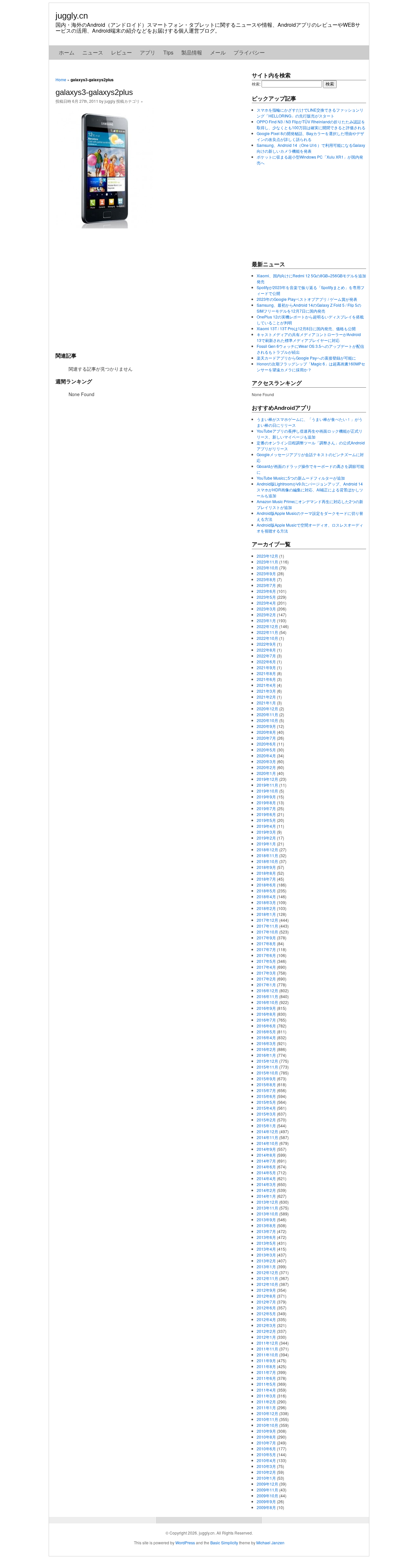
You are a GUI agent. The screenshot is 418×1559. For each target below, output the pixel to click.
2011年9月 (266, 1360)
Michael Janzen (270, 1542)
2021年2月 (266, 697)
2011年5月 (266, 1384)
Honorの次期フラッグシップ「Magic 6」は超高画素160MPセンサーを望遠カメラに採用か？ (311, 366)
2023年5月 (266, 597)
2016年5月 (266, 1031)
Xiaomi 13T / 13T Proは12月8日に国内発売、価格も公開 (306, 328)
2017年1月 (266, 984)
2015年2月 (266, 1119)
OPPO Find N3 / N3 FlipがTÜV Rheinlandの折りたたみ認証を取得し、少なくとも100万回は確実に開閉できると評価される (311, 124)
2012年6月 (266, 1307)
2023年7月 (266, 585)
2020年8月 (266, 732)
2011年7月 (266, 1372)
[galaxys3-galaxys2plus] (104, 226)
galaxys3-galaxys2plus (94, 92)
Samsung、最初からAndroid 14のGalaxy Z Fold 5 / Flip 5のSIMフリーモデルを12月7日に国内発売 (309, 308)
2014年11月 (267, 1137)
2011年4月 (266, 1390)
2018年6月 (266, 885)
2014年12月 (267, 1131)
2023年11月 (267, 561)
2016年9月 (266, 1008)
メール (218, 52)
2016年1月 (266, 1055)
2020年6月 (266, 744)
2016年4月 (266, 1037)
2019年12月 (267, 779)
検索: (256, 83)
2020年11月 (267, 714)
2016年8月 (266, 1014)
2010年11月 (267, 1419)
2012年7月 (266, 1301)
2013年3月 (266, 1255)
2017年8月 (266, 943)
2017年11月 (267, 926)
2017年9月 (266, 937)
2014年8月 (266, 1155)
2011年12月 (267, 1343)
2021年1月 (266, 702)
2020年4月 (266, 755)
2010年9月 (266, 1431)
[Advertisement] (150, 290)
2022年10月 (267, 638)
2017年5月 (266, 961)
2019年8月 (266, 802)
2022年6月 (266, 661)
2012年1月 (266, 1337)
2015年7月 (266, 1090)
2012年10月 (267, 1284)
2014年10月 (267, 1143)
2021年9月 (266, 667)
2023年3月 (266, 608)
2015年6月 (266, 1096)
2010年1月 (266, 1478)
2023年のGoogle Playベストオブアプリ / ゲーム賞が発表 (307, 299)
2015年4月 (266, 1108)
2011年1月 (266, 1407)
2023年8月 (266, 579)
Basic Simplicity (224, 1542)
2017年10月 (267, 931)
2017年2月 (266, 978)
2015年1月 (266, 1125)
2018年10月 (267, 861)
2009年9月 (266, 1501)
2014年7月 (266, 1161)
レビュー (121, 52)
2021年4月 (266, 685)
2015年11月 (267, 1067)
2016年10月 (267, 1002)
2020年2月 (266, 767)
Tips (168, 52)
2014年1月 (266, 1196)
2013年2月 (266, 1260)
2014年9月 (266, 1149)
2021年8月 (266, 673)
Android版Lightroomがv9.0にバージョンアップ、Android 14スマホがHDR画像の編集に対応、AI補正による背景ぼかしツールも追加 (310, 489)
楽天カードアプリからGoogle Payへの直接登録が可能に (306, 358)
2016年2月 (266, 1049)
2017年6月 (266, 955)
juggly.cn (72, 15)
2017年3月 (266, 973)
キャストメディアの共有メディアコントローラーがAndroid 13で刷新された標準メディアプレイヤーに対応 (309, 337)
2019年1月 (266, 843)
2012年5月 (266, 1313)
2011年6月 (266, 1378)
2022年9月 (266, 644)
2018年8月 (266, 873)
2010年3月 (266, 1466)
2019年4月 (266, 826)
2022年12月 (267, 626)
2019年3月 (266, 832)
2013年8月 (266, 1225)
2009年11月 (267, 1489)
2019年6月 (266, 814)
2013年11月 (267, 1208)
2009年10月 (267, 1495)
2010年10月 (267, 1425)
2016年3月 (266, 1043)
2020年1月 (266, 773)
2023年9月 (266, 573)
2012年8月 (266, 1296)
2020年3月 (266, 761)
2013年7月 (266, 1231)
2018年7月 (266, 879)
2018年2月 (266, 908)
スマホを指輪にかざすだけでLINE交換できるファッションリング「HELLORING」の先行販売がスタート (310, 112)
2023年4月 (266, 603)
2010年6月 (266, 1448)
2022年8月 (266, 650)
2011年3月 (266, 1395)
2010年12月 (267, 1413)
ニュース (92, 52)
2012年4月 (266, 1319)
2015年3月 (266, 1114)
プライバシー (249, 52)
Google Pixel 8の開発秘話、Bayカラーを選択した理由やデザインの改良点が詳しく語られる (310, 136)
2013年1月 (266, 1266)
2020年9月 (266, 726)
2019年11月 (267, 785)
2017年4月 (266, 967)
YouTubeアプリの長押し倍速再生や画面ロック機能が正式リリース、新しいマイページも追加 (309, 434)
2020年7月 (266, 738)
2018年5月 (266, 890)
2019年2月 (266, 838)
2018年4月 (266, 896)
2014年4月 (266, 1178)
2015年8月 (266, 1084)
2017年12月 (267, 920)
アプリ (147, 52)
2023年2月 (266, 614)
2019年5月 (266, 820)
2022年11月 (267, 632)
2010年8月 (266, 1437)
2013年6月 (266, 1237)
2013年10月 (267, 1213)
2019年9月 (266, 796)
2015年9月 (266, 1078)
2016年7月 (266, 1020)
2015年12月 (267, 1061)
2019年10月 (267, 791)
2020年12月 (267, 708)
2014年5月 (266, 1172)
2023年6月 (266, 591)
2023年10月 (267, 567)
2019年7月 (266, 808)
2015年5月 (266, 1102)
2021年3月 (266, 691)
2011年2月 (266, 1401)
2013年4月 (266, 1249)
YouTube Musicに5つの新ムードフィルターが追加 (301, 478)
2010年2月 (266, 1472)
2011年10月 (267, 1354)
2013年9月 (266, 1219)
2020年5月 (266, 749)
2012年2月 (266, 1331)
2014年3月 (266, 1184)
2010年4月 (266, 1460)
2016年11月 (267, 996)
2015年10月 (267, 1072)
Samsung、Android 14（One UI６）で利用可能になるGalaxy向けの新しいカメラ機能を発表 (311, 148)
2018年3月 (266, 902)
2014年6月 (266, 1166)
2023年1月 (266, 620)
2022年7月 (266, 655)
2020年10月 (267, 720)
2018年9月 (266, 867)
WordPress (185, 1542)
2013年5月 (266, 1243)
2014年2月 (266, 1190)
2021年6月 (266, 679)
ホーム (66, 52)
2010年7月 (266, 1442)
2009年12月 (267, 1484)
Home (61, 79)
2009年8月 (266, 1507)
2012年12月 (267, 1272)
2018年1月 (266, 914)
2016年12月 (267, 990)
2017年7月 (266, 949)
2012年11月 (267, 1278)
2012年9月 (266, 1290)
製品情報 (191, 52)
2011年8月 (266, 1366)
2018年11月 (267, 855)
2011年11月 (267, 1348)
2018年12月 (267, 849)
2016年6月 (266, 1025)
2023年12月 (267, 556)
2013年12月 (267, 1202)
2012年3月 (266, 1325)
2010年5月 (266, 1454)
